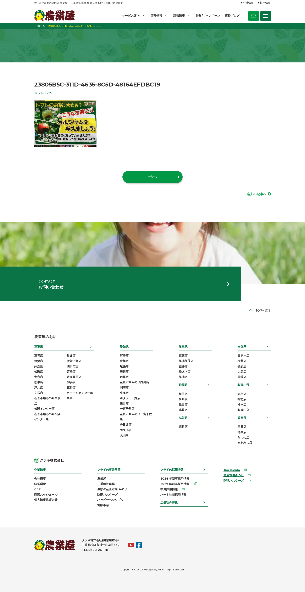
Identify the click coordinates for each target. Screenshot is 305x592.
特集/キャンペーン (208, 15)
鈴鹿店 (38, 366)
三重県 (38, 346)
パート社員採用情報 (173, 494)
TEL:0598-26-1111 (95, 550)
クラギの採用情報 (172, 469)
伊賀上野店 (74, 361)
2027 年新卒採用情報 (174, 484)
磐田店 (183, 394)
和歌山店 (243, 410)
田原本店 (243, 355)
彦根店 (183, 427)
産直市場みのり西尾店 (134, 382)
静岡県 (183, 385)
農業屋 (101, 478)
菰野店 (71, 387)
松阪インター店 (44, 409)
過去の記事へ (257, 194)
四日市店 (72, 366)
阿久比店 (126, 430)
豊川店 (124, 371)
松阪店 (38, 371)
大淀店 (242, 371)
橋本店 (242, 404)
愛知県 (124, 346)
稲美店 (242, 432)
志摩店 (38, 382)
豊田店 (124, 403)
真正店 (183, 355)
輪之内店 (184, 371)
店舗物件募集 (169, 502)
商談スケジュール (45, 494)
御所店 (242, 366)
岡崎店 (124, 387)
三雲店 (38, 355)
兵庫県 (242, 418)
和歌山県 (243, 385)
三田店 (242, 427)
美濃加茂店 (186, 361)
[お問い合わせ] (253, 16)
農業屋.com (231, 470)
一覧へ (152, 177)
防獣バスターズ (107, 494)
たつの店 (243, 437)
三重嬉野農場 (106, 484)
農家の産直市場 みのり (112, 489)
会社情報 (248, 2)
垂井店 (183, 366)
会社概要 (40, 478)
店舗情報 (156, 15)
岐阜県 (183, 346)
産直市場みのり (233, 475)
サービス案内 (131, 15)
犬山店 (124, 435)
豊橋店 (124, 361)
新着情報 (179, 15)
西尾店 (124, 377)
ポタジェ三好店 (130, 398)
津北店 (38, 387)
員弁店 (71, 355)
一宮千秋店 (127, 409)
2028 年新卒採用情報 (174, 478)
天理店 (242, 377)
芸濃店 (71, 371)
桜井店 (242, 361)
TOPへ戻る (263, 310)
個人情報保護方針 (45, 500)
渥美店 (124, 355)
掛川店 (183, 399)
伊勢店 (38, 361)
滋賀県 (183, 418)
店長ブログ (232, 15)
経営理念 (40, 484)
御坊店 (242, 399)
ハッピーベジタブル (110, 500)
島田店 (183, 404)
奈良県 (242, 346)
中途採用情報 (169, 489)
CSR (37, 489)
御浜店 (71, 382)
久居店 (38, 393)
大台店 (38, 377)
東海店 (124, 393)
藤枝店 (183, 410)
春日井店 (126, 424)
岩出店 (242, 394)
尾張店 (124, 366)
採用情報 (265, 2)
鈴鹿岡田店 (74, 377)
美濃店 (183, 377)
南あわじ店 (245, 443)
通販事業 (103, 505)
